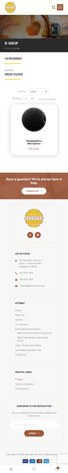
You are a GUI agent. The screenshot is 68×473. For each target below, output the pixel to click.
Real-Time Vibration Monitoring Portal (33, 339)
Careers (19, 319)
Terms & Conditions (24, 384)
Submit (32, 433)
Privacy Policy (21, 388)
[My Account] (11, 469)
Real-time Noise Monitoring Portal (34, 333)
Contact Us (32, 191)
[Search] (53, 7)
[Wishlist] (34, 469)
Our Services (21, 324)
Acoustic (9, 70)
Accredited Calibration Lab (28, 350)
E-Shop (18, 379)
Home (18, 310)
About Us (20, 315)
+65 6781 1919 (26, 273)
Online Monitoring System (28, 329)
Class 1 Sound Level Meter (28, 345)
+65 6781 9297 (26, 279)
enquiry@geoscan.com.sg (31, 285)
